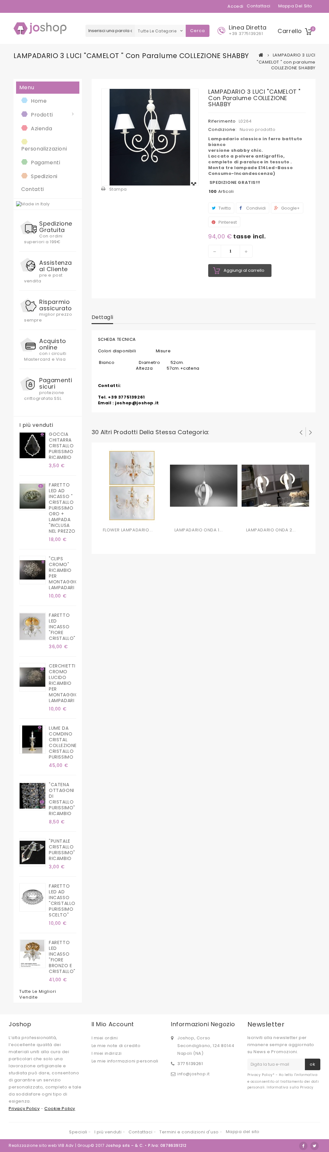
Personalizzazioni (44, 148)
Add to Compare (121, 516)
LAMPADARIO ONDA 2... (271, 530)
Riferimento (222, 121)
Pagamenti (45, 162)
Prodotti (42, 114)
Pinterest (227, 222)
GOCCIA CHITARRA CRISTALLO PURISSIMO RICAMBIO (61, 445)
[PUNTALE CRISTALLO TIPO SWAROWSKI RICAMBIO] (32, 852)
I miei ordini (105, 1038)
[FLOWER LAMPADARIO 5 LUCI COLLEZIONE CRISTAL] (132, 486)
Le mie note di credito (116, 1046)
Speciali (78, 1132)
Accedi (235, 6)
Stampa (118, 189)
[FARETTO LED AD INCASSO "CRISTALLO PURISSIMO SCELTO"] (32, 897)
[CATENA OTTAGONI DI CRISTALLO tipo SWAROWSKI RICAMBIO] (32, 796)
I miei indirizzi (107, 1053)
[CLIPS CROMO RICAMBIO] (32, 570)
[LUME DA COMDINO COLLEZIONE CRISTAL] (32, 739)
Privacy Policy (24, 1108)
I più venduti (36, 425)
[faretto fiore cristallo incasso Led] (32, 626)
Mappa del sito (295, 6)
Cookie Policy (59, 1108)
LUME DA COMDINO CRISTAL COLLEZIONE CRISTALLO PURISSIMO (62, 742)
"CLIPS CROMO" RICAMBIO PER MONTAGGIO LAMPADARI (62, 573)
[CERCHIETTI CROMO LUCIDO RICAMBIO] (32, 677)
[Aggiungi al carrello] (108, 516)
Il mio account (113, 1024)
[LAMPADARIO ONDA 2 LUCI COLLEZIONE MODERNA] (275, 486)
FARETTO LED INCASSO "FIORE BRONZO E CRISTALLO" (62, 957)
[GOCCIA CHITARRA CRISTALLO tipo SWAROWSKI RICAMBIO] (32, 445)
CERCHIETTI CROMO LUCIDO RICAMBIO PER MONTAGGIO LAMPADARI (62, 683)
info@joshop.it (193, 1074)
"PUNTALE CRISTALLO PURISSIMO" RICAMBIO (62, 849)
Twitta (224, 208)
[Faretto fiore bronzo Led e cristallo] (32, 954)
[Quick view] (134, 516)
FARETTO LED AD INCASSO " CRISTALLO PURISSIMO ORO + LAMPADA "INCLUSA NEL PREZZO (62, 508)
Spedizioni (44, 176)
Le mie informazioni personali (125, 1061)
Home (39, 101)
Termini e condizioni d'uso (189, 1132)
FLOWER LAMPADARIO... (128, 530)
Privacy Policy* (261, 1074)
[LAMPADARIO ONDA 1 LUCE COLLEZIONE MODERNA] (203, 486)
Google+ (290, 208)
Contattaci (259, 6)
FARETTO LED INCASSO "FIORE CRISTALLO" (62, 626)
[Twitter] (314, 1146)
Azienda (41, 128)
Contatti (32, 189)
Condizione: (222, 129)
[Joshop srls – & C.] (40, 28)
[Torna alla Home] (261, 55)
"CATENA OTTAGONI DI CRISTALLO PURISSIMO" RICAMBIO (62, 799)
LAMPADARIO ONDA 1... (198, 530)
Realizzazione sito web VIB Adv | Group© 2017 (56, 1145)
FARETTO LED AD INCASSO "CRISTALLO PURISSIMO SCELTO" (62, 900)
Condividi (255, 208)
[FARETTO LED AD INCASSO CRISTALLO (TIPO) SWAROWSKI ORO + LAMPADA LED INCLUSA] (32, 496)
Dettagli (102, 317)
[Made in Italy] (33, 204)
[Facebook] (303, 1146)
